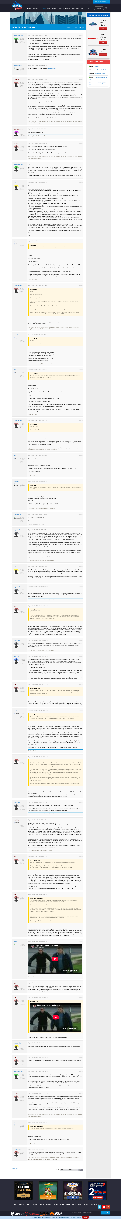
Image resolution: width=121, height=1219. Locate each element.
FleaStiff (16, 656)
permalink (81, 35)
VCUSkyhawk (18, 285)
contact (86, 1204)
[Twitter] (99, 1207)
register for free (101, 2)
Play (103, 28)
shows (78, 8)
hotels (38, 8)
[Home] (27, 9)
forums (43, 8)
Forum (75, 27)
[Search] (106, 8)
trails (83, 8)
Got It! (85, 1217)
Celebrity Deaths (102, 70)
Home (69, 27)
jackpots (55, 8)
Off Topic (81, 27)
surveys (61, 8)
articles (21, 1204)
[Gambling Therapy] (56, 1213)
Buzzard (16, 79)
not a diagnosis (52, 68)
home (14, 1204)
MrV (15, 241)
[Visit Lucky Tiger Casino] (48, 1190)
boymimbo (17, 530)
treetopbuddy (18, 129)
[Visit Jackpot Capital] (73, 1190)
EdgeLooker (17, 1043)
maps (73, 1204)
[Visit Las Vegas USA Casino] (97, 1190)
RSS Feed (15, 1168)
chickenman (18, 65)
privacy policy (95, 1204)
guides (67, 8)
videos (73, 8)
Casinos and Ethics (99, 73)
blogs (88, 8)
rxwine (16, 711)
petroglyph (17, 514)
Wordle (97, 66)
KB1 (15, 183)
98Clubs (16, 820)
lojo (15, 606)
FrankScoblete (18, 35)
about (79, 1204)
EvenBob (16, 335)
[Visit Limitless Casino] (24, 1190)
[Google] (108, 1207)
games (49, 8)
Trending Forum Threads (96, 62)
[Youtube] (103, 1207)
